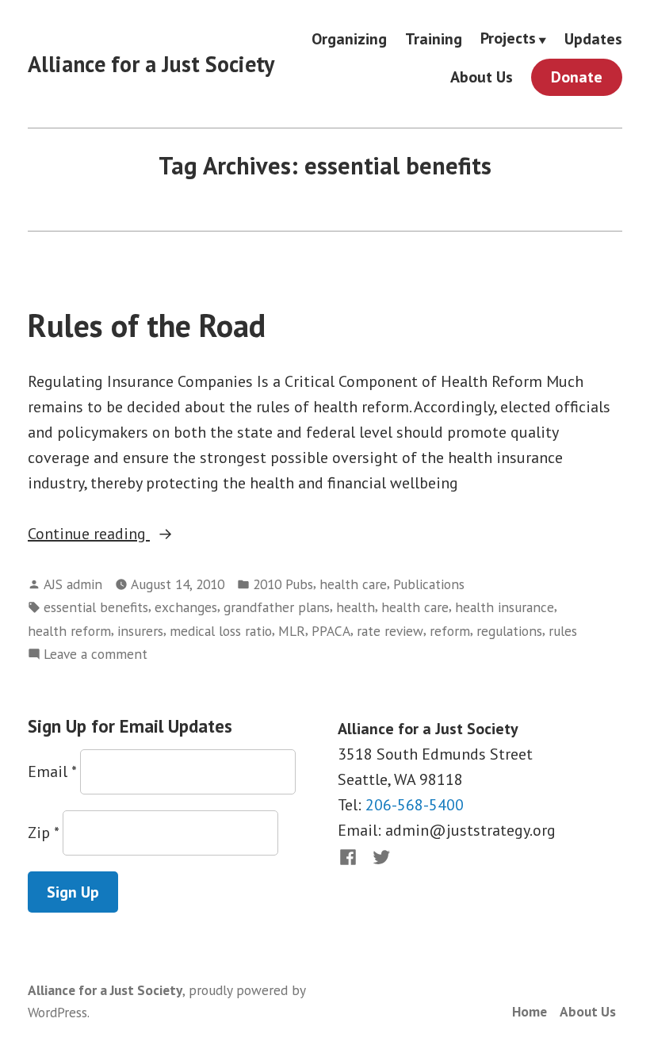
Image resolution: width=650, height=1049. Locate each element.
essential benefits (96, 607)
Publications (429, 584)
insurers (140, 631)
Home (529, 1011)
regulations (509, 631)
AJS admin (73, 584)
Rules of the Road (147, 325)
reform (450, 631)
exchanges (186, 607)
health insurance (504, 607)
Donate (576, 77)
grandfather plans (277, 607)
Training (433, 38)
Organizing (349, 38)
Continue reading (110, 534)
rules (563, 631)
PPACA (331, 631)
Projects (508, 39)
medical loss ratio (221, 631)
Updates (593, 38)
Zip (43, 832)
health (355, 607)
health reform (69, 631)
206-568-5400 (414, 804)
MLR (291, 631)
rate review (390, 631)
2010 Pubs (283, 584)
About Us (481, 77)
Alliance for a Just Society (151, 63)
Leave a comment (95, 654)
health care (353, 584)
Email (52, 771)
